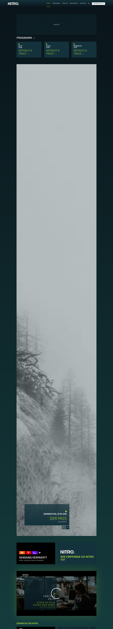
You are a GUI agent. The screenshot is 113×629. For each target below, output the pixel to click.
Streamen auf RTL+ (98, 3)
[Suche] (89, 3)
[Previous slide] (63, 527)
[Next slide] (67, 527)
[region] (56, 593)
